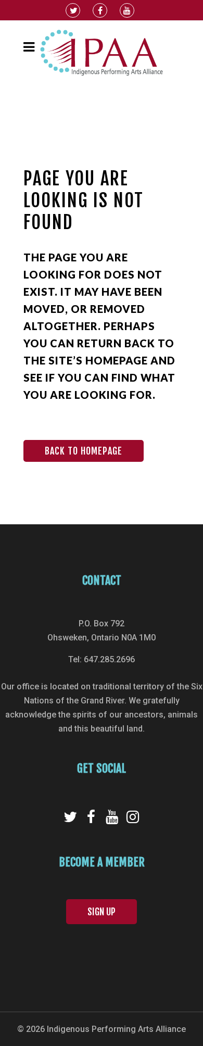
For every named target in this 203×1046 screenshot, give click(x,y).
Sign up (101, 911)
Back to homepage (83, 451)
